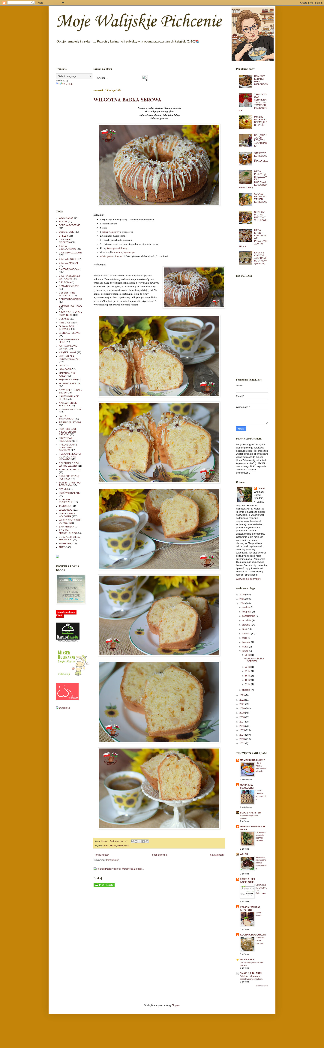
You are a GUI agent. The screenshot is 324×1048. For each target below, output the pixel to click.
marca (245, 646)
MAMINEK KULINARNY (252, 760)
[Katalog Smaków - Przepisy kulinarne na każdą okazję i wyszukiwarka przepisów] (68, 641)
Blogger (176, 1005)
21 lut (248, 671)
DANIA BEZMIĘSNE (69, 286)
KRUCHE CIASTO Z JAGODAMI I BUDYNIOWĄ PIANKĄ (260, 258)
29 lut (248, 655)
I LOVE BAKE (247, 959)
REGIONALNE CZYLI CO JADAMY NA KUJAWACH (70, 457)
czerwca (246, 633)
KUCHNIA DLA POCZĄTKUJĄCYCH (69, 357)
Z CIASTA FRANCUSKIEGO (68, 531)
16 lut (248, 675)
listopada (247, 611)
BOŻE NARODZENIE (69, 225)
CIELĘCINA (65, 282)
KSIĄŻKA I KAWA (67, 352)
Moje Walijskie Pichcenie (138, 22)
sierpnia (246, 624)
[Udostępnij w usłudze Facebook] (143, 841)
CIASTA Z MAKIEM (68, 263)
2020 (242, 708)
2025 (242, 599)
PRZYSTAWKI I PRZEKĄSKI (66, 439)
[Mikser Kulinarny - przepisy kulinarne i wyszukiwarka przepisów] (73, 676)
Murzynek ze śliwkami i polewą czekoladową (261, 862)
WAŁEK (244, 854)
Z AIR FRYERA (66, 526)
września (247, 620)
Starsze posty (217, 855)
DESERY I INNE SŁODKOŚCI (67, 294)
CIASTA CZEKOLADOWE (67, 247)
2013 (242, 739)
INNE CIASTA (66, 322)
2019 (242, 713)
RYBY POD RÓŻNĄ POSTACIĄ (69, 477)
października (249, 616)
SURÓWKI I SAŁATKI (69, 493)
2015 (242, 730)
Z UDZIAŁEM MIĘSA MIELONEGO (69, 538)
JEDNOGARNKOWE (69, 333)
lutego (245, 651)
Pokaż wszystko (261, 986)
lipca (245, 629)
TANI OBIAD (65, 506)
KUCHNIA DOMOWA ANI (253, 934)
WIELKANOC (123, 846)
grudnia (246, 607)
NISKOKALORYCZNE (70, 409)
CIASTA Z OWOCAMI (69, 269)
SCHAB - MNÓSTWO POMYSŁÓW (69, 484)
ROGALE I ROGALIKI (69, 469)
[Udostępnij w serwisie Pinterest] (147, 841)
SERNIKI (63, 489)
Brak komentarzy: (118, 841)
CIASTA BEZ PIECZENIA (65, 241)
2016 (242, 726)
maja (245, 638)
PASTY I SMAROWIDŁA (66, 417)
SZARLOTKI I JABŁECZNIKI (66, 501)
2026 (242, 594)
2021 (242, 704)
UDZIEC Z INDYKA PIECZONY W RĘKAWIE (260, 216)
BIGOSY (63, 221)
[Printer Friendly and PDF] (104, 886)
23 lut (248, 667)
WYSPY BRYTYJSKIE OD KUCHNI (70, 521)
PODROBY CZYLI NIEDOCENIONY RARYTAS (68, 432)
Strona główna (159, 855)
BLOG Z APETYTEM (250, 812)
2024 (242, 603)
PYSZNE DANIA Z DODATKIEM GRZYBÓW (68, 447)
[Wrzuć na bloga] (136, 841)
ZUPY (62, 547)
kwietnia (246, 642)
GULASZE (64, 318)
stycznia (246, 690)
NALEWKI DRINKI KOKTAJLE (68, 404)
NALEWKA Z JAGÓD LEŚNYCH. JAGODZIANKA (260, 140)
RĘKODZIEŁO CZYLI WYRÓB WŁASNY (69, 464)
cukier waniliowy (111, 231)
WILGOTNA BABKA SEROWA (127, 99)
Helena (261, 488)
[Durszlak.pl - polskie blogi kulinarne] (63, 708)
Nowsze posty (101, 855)
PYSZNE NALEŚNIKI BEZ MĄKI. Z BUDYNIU (260, 120)
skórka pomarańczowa (111, 256)
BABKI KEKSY (110, 846)
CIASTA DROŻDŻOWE (70, 252)
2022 (242, 700)
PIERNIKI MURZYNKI (70, 422)
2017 (242, 721)
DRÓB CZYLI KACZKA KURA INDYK (70, 313)
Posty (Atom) (112, 860)
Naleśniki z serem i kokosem (261, 940)
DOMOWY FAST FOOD (70, 306)
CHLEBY (63, 236)
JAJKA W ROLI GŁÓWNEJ (66, 327)
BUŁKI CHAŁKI (66, 232)
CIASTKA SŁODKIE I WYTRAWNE (69, 277)
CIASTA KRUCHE (68, 259)
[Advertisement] (69, 148)
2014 (242, 735)
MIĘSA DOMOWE (68, 379)
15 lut (248, 680)
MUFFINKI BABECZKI (70, 383)
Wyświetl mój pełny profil (248, 579)
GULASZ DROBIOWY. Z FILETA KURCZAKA (260, 198)
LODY (62, 365)
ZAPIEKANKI (65, 543)
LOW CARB (65, 369)
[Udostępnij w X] (140, 841)
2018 (242, 717)
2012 (242, 743)
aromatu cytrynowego (123, 251)
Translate (68, 84)
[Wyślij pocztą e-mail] (132, 841)
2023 (242, 695)
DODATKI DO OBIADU (70, 299)
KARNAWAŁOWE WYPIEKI (68, 347)
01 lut (248, 684)
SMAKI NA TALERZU (251, 973)
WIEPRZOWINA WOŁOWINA (67, 515)
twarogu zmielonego (117, 248)
